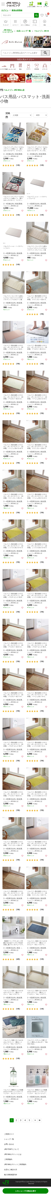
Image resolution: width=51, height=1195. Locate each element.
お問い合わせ (9, 1144)
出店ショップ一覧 (24, 31)
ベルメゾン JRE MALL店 (14, 90)
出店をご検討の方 (10, 1170)
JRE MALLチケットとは (12, 1154)
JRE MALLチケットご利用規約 (15, 1164)
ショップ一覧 (9, 1139)
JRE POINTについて (11, 1149)
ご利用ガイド (9, 1134)
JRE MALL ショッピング (7, 31)
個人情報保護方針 (10, 1175)
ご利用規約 (8, 1159)
